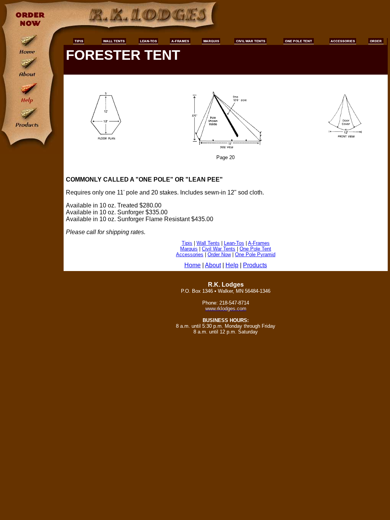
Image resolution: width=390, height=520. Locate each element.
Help (231, 265)
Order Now (219, 254)
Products (255, 265)
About (213, 265)
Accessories (189, 254)
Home (192, 265)
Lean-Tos (234, 243)
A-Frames (259, 243)
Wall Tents (208, 243)
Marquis (189, 249)
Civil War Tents (218, 249)
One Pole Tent (255, 249)
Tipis (187, 243)
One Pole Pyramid (255, 254)
